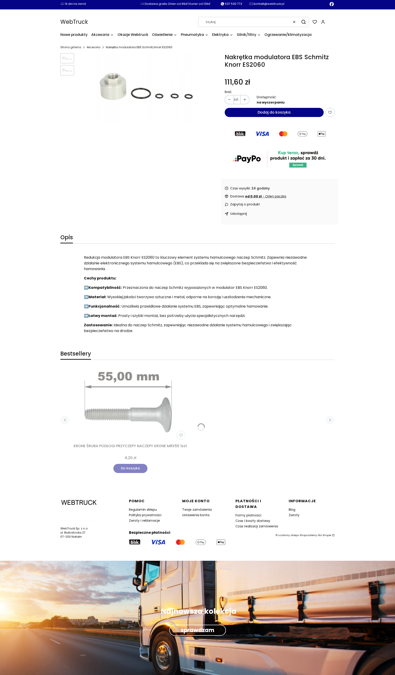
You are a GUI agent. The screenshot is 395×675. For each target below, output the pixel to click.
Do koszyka (130, 468)
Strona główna (70, 47)
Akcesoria (93, 47)
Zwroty (294, 515)
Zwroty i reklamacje (144, 520)
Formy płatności (248, 515)
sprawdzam (197, 630)
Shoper (327, 535)
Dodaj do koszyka (274, 112)
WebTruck (74, 22)
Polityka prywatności (145, 515)
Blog (292, 509)
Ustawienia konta (195, 515)
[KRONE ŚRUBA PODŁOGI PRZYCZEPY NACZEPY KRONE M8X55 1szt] (130, 404)
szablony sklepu (288, 535)
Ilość (228, 92)
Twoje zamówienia (197, 509)
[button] (303, 22)
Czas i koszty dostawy (252, 520)
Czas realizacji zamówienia (256, 526)
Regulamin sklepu (143, 509)
